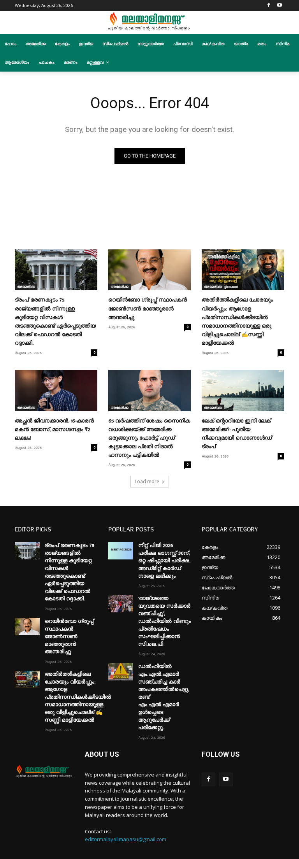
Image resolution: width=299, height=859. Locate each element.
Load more (147, 481)
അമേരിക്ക (26, 287)
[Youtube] (279, 5)
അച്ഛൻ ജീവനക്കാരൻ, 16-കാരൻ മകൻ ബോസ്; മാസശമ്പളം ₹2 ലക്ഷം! (54, 429)
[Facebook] (268, 5)
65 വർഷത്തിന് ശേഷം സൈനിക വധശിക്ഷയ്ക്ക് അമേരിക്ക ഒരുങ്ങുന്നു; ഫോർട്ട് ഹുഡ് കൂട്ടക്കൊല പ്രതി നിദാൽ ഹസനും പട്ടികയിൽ (149, 438)
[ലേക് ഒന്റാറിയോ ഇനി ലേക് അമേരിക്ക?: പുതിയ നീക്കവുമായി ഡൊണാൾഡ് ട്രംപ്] (243, 390)
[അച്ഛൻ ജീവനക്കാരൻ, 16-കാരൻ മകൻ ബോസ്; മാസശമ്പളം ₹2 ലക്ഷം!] (56, 390)
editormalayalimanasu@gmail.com (125, 839)
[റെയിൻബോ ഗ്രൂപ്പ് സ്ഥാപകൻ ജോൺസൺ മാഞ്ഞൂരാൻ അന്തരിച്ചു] (149, 270)
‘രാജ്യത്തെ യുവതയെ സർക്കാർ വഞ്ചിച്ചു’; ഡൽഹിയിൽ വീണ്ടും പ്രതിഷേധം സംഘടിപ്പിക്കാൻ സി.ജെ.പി (164, 621)
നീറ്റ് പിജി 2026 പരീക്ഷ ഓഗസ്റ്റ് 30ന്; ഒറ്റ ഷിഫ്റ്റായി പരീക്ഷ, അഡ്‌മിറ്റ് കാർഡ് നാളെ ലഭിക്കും (164, 561)
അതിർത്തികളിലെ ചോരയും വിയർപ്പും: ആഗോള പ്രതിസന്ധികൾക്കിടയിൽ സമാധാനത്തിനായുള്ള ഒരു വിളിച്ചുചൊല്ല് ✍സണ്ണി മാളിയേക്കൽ (78, 697)
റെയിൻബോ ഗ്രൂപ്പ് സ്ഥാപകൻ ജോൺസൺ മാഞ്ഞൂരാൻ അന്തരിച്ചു (147, 308)
